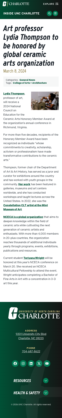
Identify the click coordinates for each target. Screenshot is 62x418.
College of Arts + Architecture (30, 83)
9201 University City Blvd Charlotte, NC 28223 (31, 336)
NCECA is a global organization (23, 217)
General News (27, 80)
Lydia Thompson (13, 93)
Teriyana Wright (33, 258)
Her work (24, 184)
